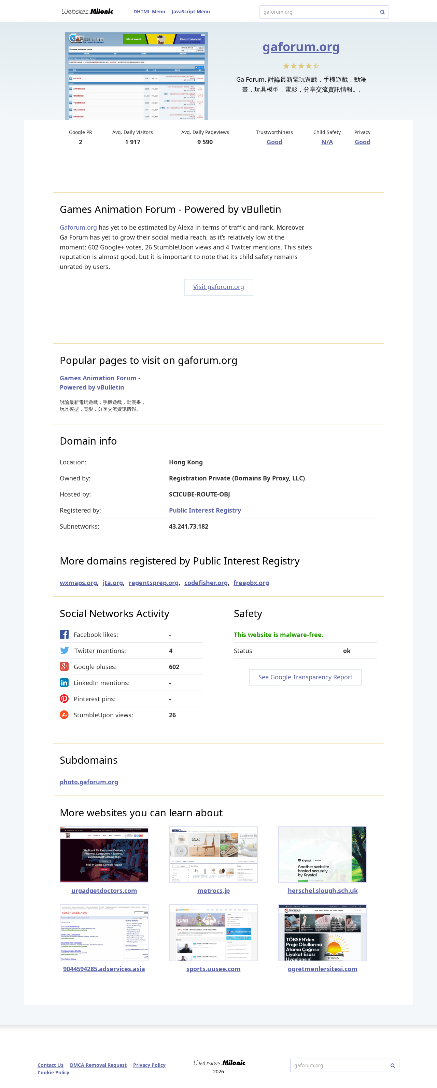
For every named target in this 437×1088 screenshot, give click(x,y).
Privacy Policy (149, 1065)
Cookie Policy (53, 1072)
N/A (327, 142)
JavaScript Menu (191, 11)
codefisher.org (206, 583)
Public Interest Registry (205, 510)
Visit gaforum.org (218, 287)
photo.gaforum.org (89, 782)
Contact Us (51, 1065)
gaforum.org (301, 46)
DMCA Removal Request (98, 1065)
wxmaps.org (78, 583)
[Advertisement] (218, 169)
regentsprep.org (154, 583)
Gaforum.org (78, 227)
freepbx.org (251, 583)
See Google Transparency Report (305, 677)
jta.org (113, 583)
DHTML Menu (149, 11)
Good (274, 142)
